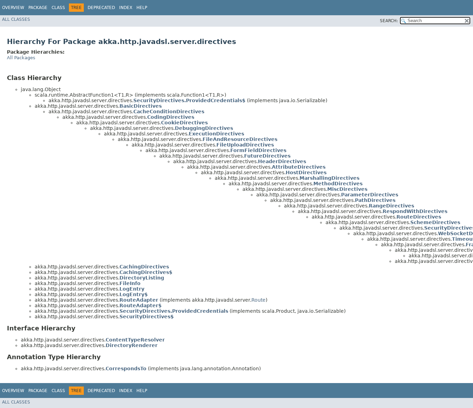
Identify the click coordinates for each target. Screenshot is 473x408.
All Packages (21, 57)
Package (37, 7)
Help (141, 7)
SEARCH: (389, 20)
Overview (13, 7)
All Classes (16, 19)
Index (125, 7)
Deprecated (101, 7)
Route (258, 300)
